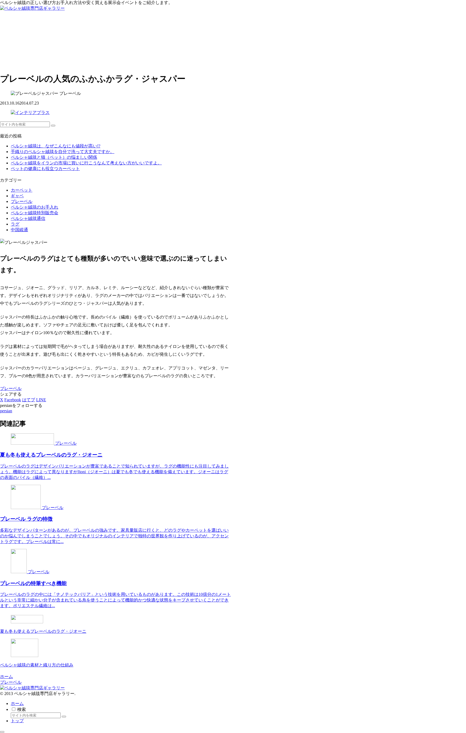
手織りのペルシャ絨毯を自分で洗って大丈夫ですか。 (62, 151)
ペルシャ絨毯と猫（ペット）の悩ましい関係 (54, 157)
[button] (53, 125)
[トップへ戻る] (2, 732)
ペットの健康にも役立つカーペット (45, 168)
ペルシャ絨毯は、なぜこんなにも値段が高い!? (55, 146)
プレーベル (11, 388)
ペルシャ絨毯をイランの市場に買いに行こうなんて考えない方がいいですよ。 (86, 163)
